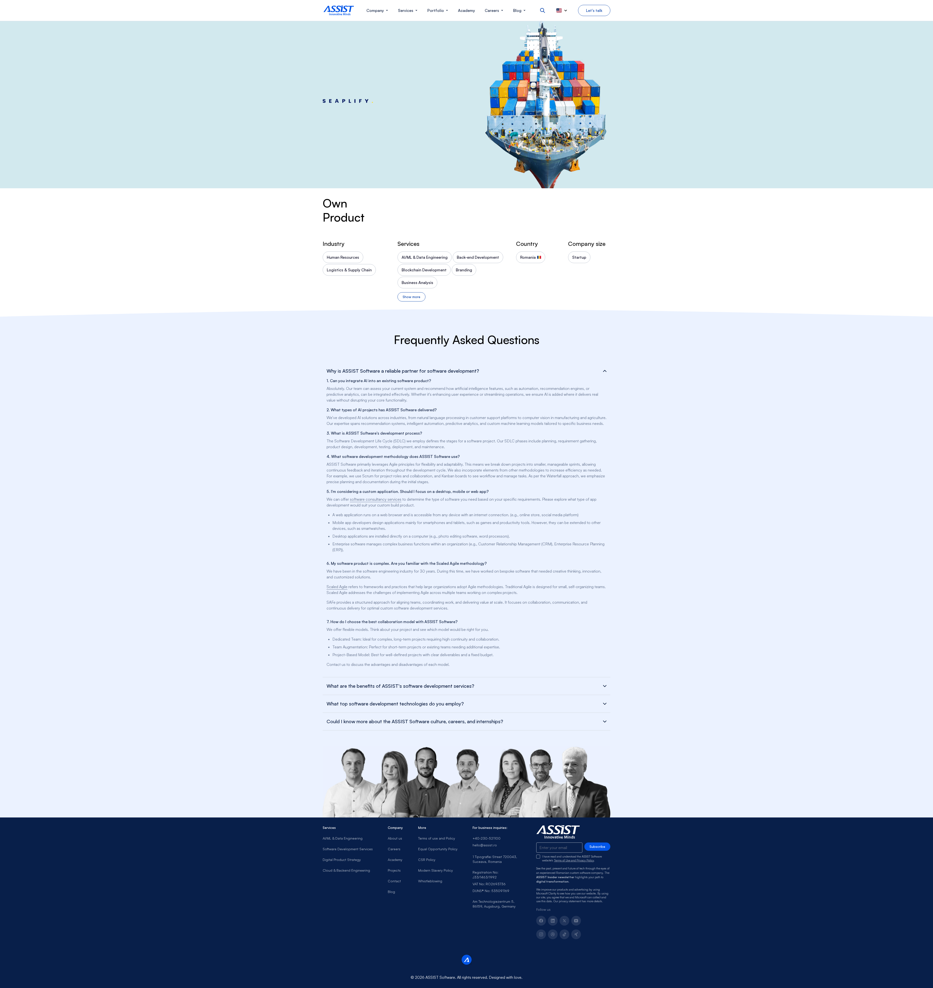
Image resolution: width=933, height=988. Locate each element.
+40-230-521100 (487, 838)
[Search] (542, 10)
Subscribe (597, 846)
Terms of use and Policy (436, 838)
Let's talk (594, 10)
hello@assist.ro (485, 845)
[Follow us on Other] (576, 934)
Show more (411, 297)
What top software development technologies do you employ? (395, 704)
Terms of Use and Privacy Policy (574, 860)
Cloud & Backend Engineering (346, 870)
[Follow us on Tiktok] (564, 934)
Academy (395, 860)
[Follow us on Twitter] (564, 921)
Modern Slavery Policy (435, 870)
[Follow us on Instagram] (541, 934)
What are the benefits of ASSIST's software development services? (400, 686)
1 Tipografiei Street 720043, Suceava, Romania (495, 859)
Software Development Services (348, 849)
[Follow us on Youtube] (576, 921)
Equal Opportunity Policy (438, 849)
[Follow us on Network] (553, 934)
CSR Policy (426, 860)
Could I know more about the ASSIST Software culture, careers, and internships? (415, 721)
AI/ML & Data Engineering (343, 838)
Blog (391, 892)
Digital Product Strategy (342, 860)
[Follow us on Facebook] (541, 921)
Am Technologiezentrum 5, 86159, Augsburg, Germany (494, 903)
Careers (394, 849)
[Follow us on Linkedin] (553, 921)
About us (395, 838)
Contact (394, 881)
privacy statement (570, 901)
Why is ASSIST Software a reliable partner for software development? (403, 371)
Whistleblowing (430, 881)
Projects (394, 870)
